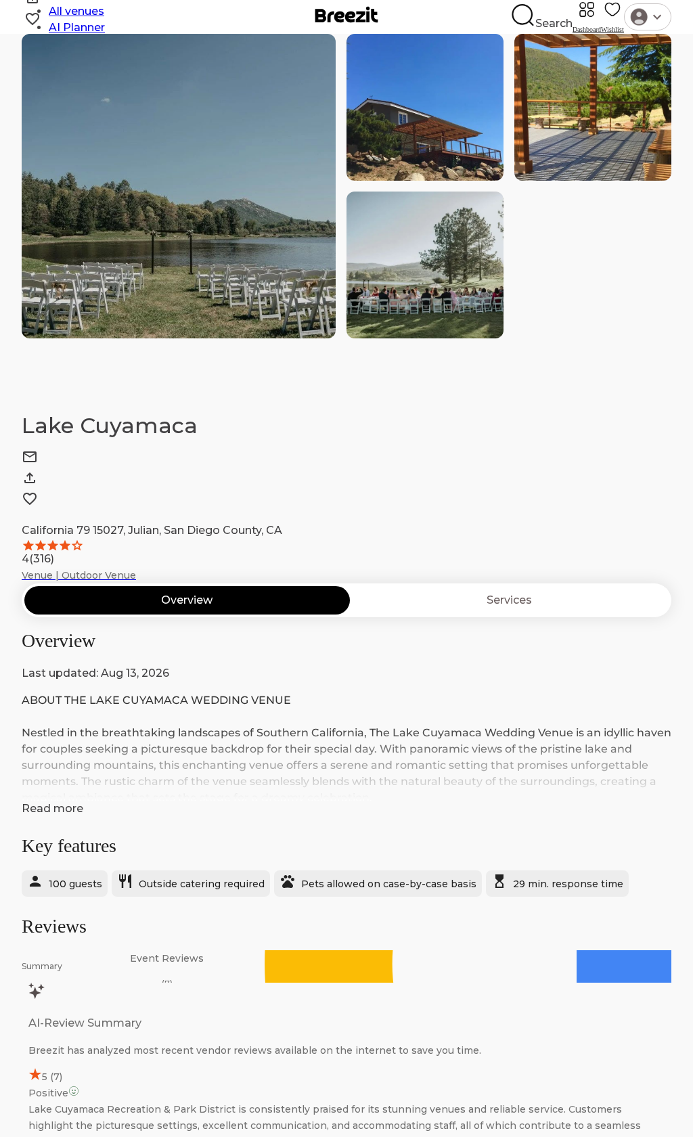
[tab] (187, 600)
